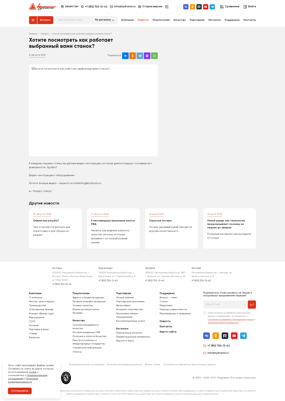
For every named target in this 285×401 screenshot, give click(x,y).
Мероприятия (36, 317)
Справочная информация (87, 348)
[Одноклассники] (192, 6)
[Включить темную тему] (166, 6)
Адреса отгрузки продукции (88, 297)
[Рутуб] (199, 6)
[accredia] (66, 378)
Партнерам (197, 20)
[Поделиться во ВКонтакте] (125, 55)
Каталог (45, 20)
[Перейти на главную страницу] (42, 7)
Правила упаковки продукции (89, 301)
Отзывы (33, 333)
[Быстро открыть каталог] (33, 20)
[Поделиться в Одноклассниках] (132, 55)
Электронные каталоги (129, 333)
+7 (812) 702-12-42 (96, 6)
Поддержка (232, 20)
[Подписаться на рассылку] (252, 304)
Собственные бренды (41, 309)
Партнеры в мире (39, 329)
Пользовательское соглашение (86, 364)
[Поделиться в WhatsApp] (154, 55)
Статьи (164, 301)
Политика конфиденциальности (124, 364)
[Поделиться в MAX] (147, 55)
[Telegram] (212, 6)
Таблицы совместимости (173, 309)
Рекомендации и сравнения (175, 313)
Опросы (77, 352)
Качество (180, 20)
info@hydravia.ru (218, 353)
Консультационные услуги (130, 321)
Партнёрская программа (130, 301)
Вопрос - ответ (168, 297)
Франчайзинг (123, 305)
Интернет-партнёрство (129, 309)
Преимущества (37, 305)
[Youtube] (205, 6)
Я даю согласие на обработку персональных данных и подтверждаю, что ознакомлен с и (231, 318)
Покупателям (161, 20)
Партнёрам (123, 293)
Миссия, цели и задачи (41, 301)
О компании (35, 297)
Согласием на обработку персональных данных (231, 320)
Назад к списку (42, 191)
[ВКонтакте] (186, 6)
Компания (127, 20)
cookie (32, 372)
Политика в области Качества (89, 336)
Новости (143, 20)
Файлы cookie (152, 364)
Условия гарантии (83, 305)
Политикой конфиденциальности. (223, 323)
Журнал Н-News (125, 341)
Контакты (250, 20)
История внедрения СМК (86, 332)
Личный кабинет (125, 297)
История (33, 325)
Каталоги (214, 20)
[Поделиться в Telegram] (140, 55)
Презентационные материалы (133, 337)
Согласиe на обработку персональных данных (189, 364)
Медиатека (166, 305)
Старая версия (152, 6)
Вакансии (34, 337)
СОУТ (32, 321)
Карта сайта (168, 332)
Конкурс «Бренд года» (41, 313)
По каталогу (103, 20)
